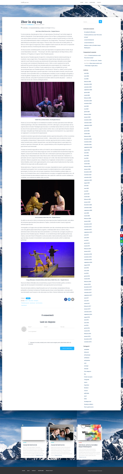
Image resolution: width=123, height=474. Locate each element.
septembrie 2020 (88, 210)
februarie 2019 (87, 248)
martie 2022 (87, 163)
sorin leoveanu (39, 303)
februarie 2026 (87, 81)
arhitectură (86, 357)
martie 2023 (87, 133)
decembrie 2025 (88, 84)
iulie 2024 (86, 106)
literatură (86, 387)
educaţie (86, 368)
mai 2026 (86, 78)
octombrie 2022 (88, 144)
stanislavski (24, 305)
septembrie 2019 (88, 232)
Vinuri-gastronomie (88, 407)
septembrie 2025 (88, 89)
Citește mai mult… (40, 455)
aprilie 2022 (87, 161)
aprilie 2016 (87, 328)
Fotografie (86, 379)
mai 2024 (86, 109)
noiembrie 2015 (87, 341)
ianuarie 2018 (87, 284)
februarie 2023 (87, 136)
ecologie (86, 365)
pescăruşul (32, 303)
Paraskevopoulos (25, 303)
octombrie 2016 (88, 311)
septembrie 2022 (88, 147)
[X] (121, 232)
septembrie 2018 (88, 262)
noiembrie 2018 (87, 256)
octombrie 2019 (88, 229)
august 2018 (87, 265)
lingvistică (86, 385)
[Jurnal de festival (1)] (61, 432)
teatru (28, 298)
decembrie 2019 (88, 224)
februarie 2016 (87, 333)
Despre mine (92, 2)
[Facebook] (121, 230)
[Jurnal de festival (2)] (33, 432)
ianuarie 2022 (87, 169)
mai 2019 (86, 240)
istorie (85, 382)
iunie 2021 (86, 188)
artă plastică (87, 360)
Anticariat (86, 352)
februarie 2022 (87, 166)
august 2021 (87, 183)
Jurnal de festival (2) (89, 39)
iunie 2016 (86, 322)
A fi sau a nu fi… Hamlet (96, 60)
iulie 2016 (86, 319)
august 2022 (87, 150)
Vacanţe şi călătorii (88, 404)
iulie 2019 (86, 235)
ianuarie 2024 (87, 117)
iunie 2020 (86, 213)
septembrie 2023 (88, 125)
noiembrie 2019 (87, 226)
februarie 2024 (87, 114)
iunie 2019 (86, 237)
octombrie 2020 (88, 207)
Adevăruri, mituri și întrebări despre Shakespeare (88, 446)
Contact (99, 2)
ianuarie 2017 (87, 309)
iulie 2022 (86, 152)
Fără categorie (87, 371)
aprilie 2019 (87, 243)
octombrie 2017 (88, 292)
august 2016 (87, 317)
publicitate (86, 393)
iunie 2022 (86, 155)
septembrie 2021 (88, 180)
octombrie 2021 (88, 177)
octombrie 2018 (88, 259)
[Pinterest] (121, 235)
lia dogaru (36, 300)
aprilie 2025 (87, 92)
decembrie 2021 (88, 172)
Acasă (81, 2)
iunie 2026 (86, 76)
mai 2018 (86, 273)
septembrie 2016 (88, 314)
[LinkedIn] (121, 238)
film (85, 374)
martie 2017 (87, 303)
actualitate (86, 349)
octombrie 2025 (88, 87)
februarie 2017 (87, 306)
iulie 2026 (86, 73)
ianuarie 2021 (87, 202)
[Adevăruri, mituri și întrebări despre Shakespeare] (89, 432)
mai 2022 (86, 158)
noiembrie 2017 (87, 289)
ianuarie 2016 (87, 336)
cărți (85, 363)
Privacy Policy (49, 470)
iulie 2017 (86, 298)
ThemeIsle (99, 470)
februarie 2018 (87, 281)
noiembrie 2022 (87, 141)
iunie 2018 (86, 270)
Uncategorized (87, 401)
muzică (86, 390)
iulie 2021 (86, 185)
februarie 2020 (87, 218)
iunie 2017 (86, 300)
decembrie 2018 (88, 254)
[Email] (121, 244)
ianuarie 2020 (87, 221)
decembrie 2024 (88, 100)
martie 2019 (87, 245)
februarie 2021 (87, 199)
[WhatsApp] (121, 241)
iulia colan (30, 300)
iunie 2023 (86, 128)
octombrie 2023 (88, 122)
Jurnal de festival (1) (89, 42)
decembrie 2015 (88, 339)
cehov (26, 300)
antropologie (87, 355)
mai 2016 (86, 325)
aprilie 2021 (87, 193)
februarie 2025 (87, 98)
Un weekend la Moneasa (89, 32)
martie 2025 (87, 95)
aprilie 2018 (87, 276)
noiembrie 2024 (87, 103)
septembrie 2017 (88, 295)
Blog (86, 2)
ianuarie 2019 (87, 251)
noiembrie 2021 (87, 174)
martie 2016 (87, 330)
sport (85, 396)
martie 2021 (87, 196)
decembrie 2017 (88, 287)
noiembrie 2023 (87, 119)
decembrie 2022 (88, 139)
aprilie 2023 (87, 130)
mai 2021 (86, 191)
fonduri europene (88, 376)
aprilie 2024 (87, 111)
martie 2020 (87, 215)
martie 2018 (87, 278)
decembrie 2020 (88, 204)
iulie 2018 (86, 267)
